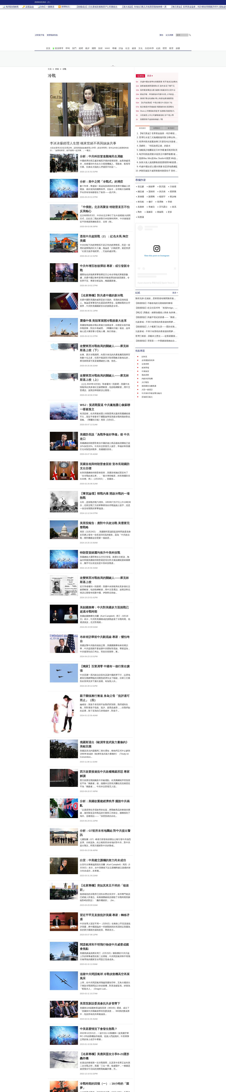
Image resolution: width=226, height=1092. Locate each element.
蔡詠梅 (173, 197)
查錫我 (160, 212)
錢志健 (141, 191)
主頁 (50, 69)
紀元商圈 (169, 35)
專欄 (114, 48)
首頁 (48, 48)
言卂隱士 (163, 207)
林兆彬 (141, 202)
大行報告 (145, 382)
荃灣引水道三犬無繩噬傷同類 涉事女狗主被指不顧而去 (158, 137)
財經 (100, 48)
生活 (127, 48)
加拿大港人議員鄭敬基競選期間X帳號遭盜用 (158, 162)
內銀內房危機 (147, 379)
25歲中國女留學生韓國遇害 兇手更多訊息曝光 (158, 82)
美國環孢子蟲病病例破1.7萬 (151, 119)
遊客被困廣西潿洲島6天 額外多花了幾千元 (157, 86)
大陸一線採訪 (147, 390)
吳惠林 (141, 207)
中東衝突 (145, 371)
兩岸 (87, 48)
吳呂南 (162, 191)
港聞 (81, 48)
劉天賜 (162, 186)
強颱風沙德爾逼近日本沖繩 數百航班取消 (158, 150)
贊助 (161, 35)
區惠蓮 (141, 217)
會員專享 (59, 48)
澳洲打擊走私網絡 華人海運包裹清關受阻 (157, 98)
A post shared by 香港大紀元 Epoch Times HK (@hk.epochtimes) (164, 283)
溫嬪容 (149, 212)
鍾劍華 (151, 186)
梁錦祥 (151, 191)
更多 (170, 212)
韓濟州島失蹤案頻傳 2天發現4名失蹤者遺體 (158, 141)
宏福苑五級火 (147, 397)
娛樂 (178, 48)
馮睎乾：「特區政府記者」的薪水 (154, 146)
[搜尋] (190, 35)
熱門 (74, 48)
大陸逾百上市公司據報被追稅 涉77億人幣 (157, 115)
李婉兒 (151, 207)
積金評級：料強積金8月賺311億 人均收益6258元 (157, 94)
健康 (134, 48)
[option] (90, 109)
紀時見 (144, 357)
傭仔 (150, 202)
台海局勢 (145, 364)
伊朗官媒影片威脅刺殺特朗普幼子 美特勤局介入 (158, 171)
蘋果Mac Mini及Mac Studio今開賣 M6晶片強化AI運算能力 (158, 158)
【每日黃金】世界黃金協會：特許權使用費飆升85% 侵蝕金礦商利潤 (158, 133)
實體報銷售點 (52, 35)
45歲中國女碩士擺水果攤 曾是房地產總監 (158, 166)
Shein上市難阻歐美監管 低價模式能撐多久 (157, 111)
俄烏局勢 (145, 375)
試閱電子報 (39, 35)
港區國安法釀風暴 (149, 386)
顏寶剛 (151, 197)
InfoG (107, 48)
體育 (165, 48)
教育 (171, 48)
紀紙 (158, 48)
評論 (121, 48)
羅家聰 (173, 191)
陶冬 (140, 212)
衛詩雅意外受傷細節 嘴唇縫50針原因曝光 (157, 107)
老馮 (174, 207)
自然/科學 (149, 48)
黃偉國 (141, 197)
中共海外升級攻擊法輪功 (152, 393)
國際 (94, 48)
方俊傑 (173, 186)
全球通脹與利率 (148, 360)
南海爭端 (145, 368)
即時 (68, 48)
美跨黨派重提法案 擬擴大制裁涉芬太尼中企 (157, 90)
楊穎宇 (162, 197)
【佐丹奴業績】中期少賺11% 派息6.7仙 (156, 103)
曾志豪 (141, 186)
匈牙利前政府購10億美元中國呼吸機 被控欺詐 (158, 154)
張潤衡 (160, 202)
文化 (140, 48)
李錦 (170, 202)
